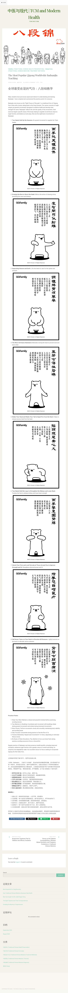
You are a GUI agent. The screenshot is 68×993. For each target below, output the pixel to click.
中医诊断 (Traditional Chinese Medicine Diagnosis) (16, 962)
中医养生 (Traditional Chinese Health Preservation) (26, 69)
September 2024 (7, 930)
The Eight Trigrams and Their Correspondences (15, 900)
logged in (18, 862)
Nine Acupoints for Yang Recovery (12, 889)
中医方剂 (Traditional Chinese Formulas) (13, 951)
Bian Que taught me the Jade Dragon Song (14, 897)
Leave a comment (30, 82)
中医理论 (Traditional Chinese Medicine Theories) (16, 958)
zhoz (20, 82)
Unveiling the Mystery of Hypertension (13, 904)
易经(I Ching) (6, 966)
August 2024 (6, 934)
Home (4, 2)
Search (5, 872)
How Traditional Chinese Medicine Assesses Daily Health (17, 893)
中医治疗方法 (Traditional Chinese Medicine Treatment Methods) (20, 954)
